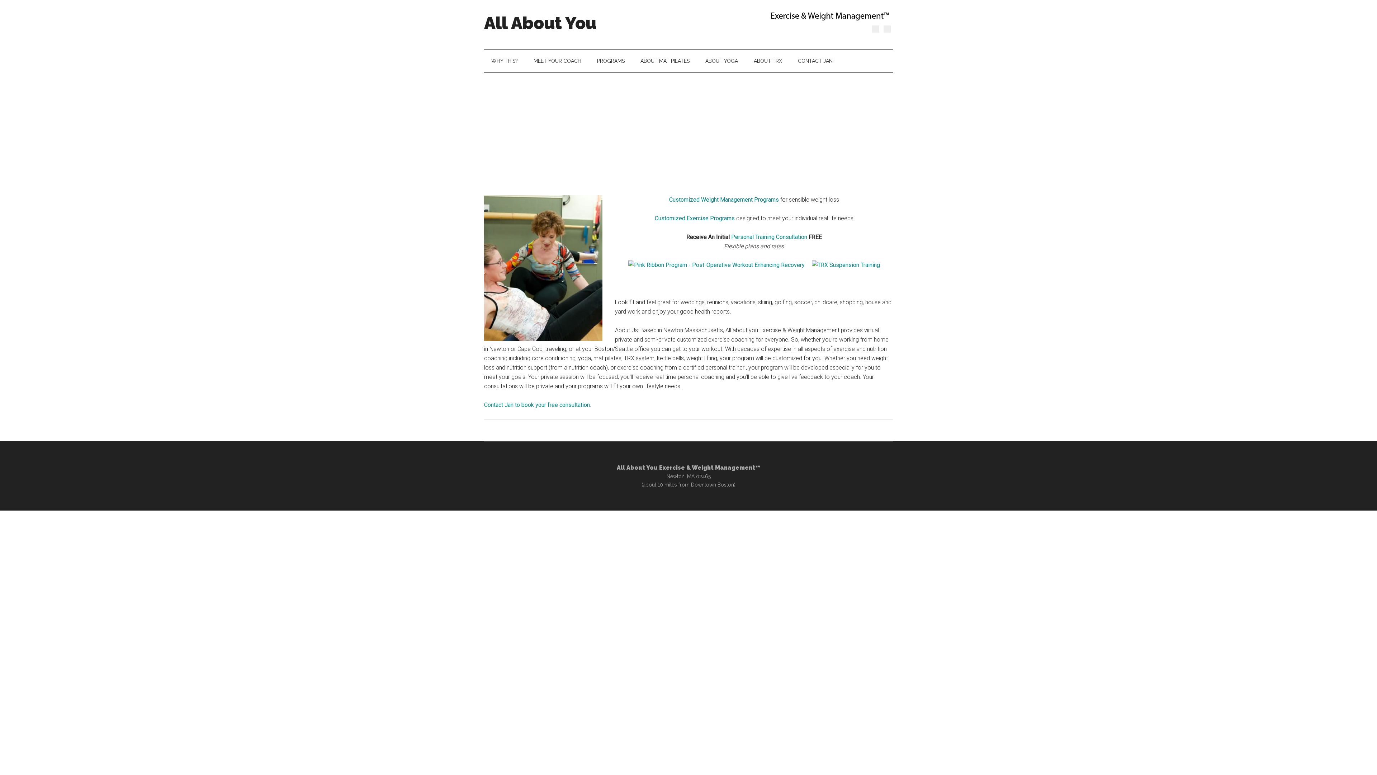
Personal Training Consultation (769, 237)
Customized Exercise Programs (695, 218)
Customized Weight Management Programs (724, 199)
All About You (540, 23)
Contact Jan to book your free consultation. (537, 404)
